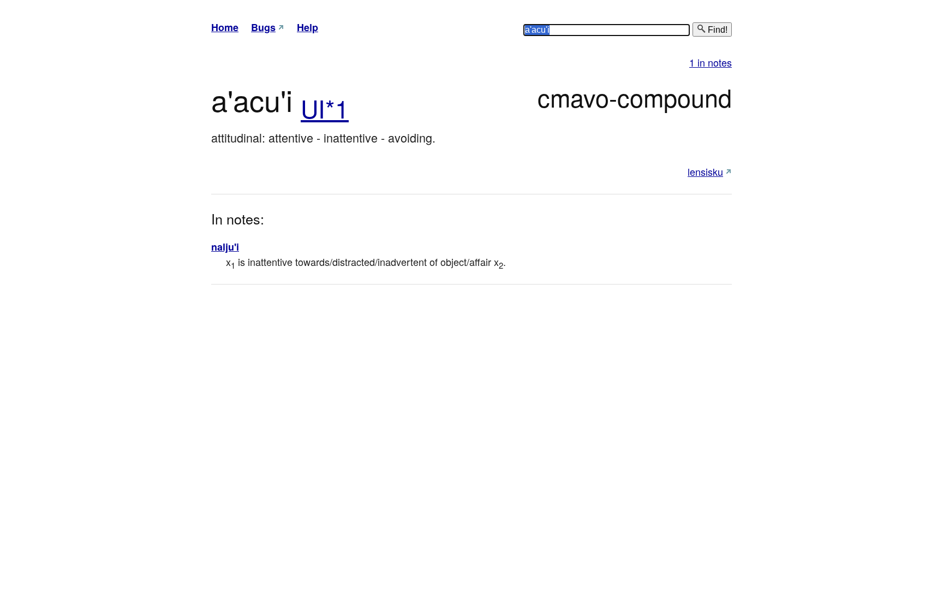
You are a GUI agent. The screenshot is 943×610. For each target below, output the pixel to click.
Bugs (263, 27)
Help (307, 27)
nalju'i (225, 247)
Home (224, 27)
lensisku (705, 171)
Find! (716, 29)
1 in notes (710, 62)
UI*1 (325, 108)
